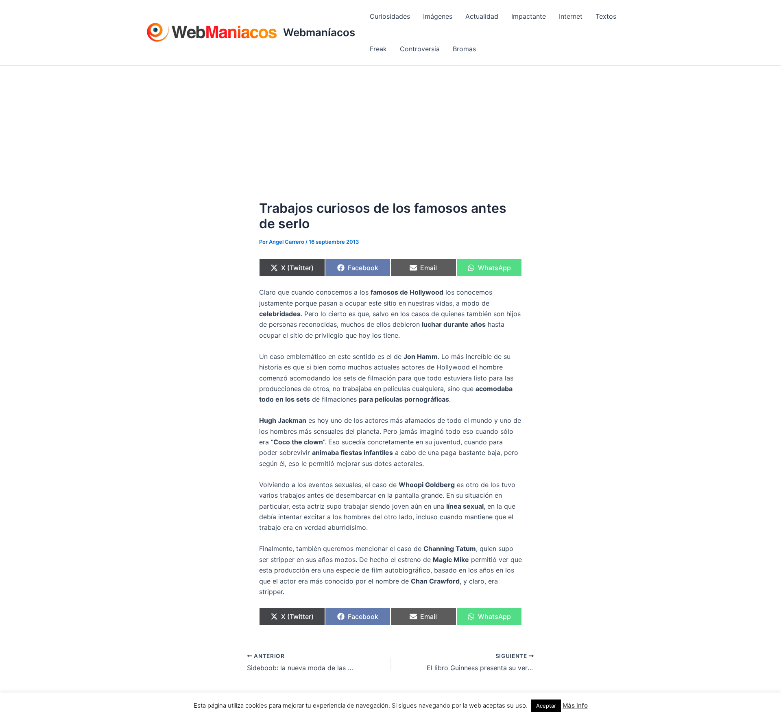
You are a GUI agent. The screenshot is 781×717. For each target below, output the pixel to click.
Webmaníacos (319, 32)
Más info (575, 705)
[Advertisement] (390, 127)
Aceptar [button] (546, 705)
